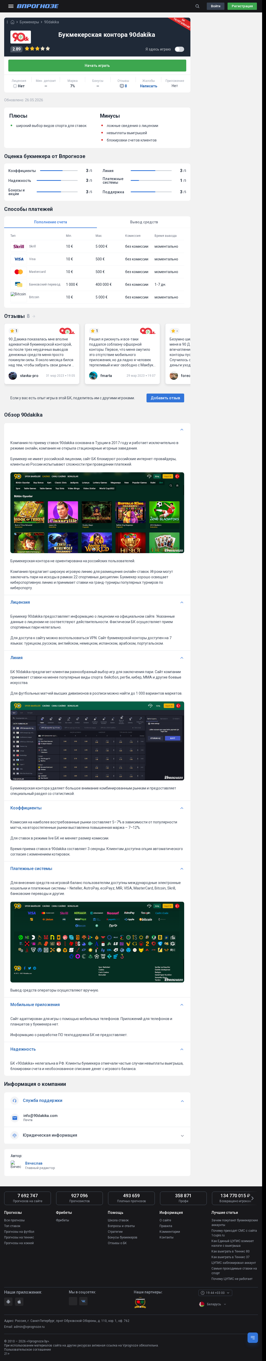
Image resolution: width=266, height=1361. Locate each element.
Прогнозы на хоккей (19, 1243)
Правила (165, 1226)
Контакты (166, 1237)
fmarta (106, 376)
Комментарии (169, 1232)
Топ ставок (12, 1226)
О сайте (165, 1220)
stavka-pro (29, 376)
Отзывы (17, 316)
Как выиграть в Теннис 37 (230, 1257)
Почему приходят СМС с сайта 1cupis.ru (234, 1233)
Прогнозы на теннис (19, 1237)
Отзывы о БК (117, 1243)
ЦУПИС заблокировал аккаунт (233, 1263)
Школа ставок (118, 1220)
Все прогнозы (14, 1220)
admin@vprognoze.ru (29, 1327)
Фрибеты (62, 1220)
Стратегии (115, 1232)
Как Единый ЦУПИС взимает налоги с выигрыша (232, 1243)
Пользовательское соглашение (27, 1349)
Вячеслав (33, 1163)
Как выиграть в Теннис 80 (230, 1251)
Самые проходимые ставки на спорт (234, 1271)
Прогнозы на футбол (19, 1232)
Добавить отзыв (165, 398)
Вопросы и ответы (121, 1226)
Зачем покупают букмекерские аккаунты (234, 1223)
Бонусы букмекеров (122, 1237)
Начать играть (97, 65)
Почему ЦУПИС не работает (231, 1279)
